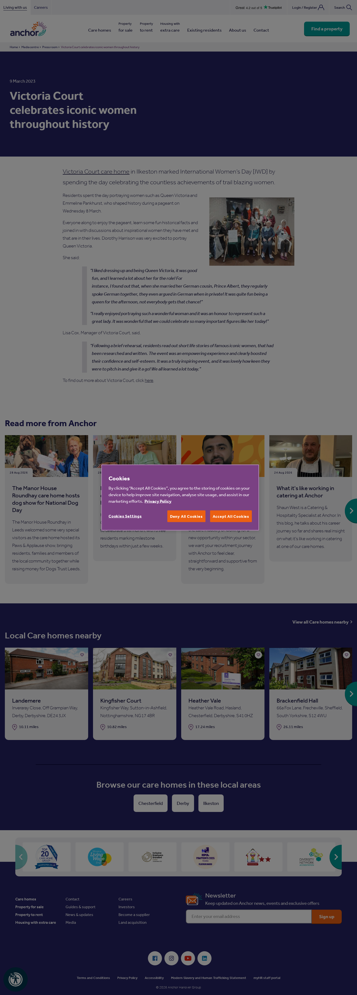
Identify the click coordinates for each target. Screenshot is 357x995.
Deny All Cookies (186, 516)
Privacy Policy (157, 501)
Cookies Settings (125, 516)
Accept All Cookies (231, 516)
